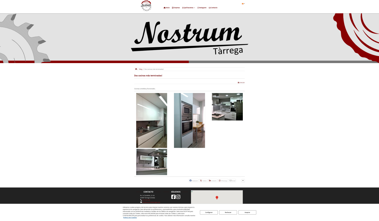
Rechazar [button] (228, 212)
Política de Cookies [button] (130, 218)
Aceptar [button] (247, 212)
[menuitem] (243, 3)
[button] (146, 5)
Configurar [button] (209, 212)
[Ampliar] (151, 120)
